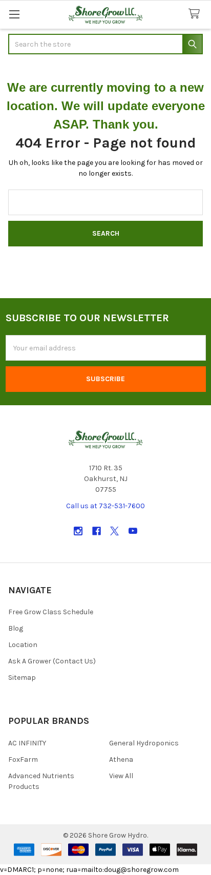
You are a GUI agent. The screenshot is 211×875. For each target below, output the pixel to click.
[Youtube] (133, 531)
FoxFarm (23, 759)
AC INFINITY (27, 743)
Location (22, 644)
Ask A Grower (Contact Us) (52, 661)
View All (121, 776)
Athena (121, 759)
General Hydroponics (144, 743)
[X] (114, 531)
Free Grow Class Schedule (50, 612)
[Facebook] (96, 531)
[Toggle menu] (14, 14)
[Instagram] (78, 531)
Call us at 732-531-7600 (105, 506)
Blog (15, 628)
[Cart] (196, 14)
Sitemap (22, 677)
